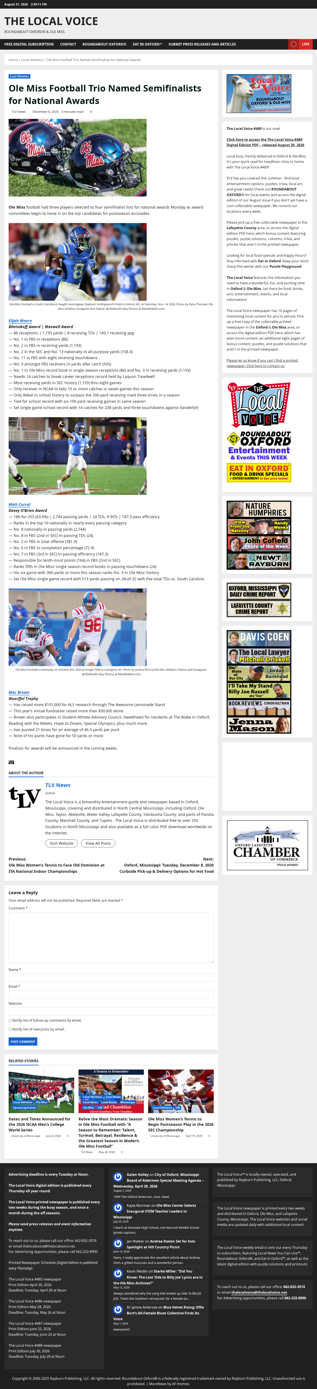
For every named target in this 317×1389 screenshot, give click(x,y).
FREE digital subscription (29, 44)
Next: (166, 865)
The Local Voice (51, 21)
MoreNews (157, 1383)
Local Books (113, 1097)
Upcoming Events (24, 1107)
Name (15, 969)
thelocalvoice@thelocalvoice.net (259, 1292)
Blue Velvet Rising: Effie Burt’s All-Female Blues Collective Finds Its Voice (158, 1313)
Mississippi (127, 1102)
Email (14, 986)
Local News (90, 1102)
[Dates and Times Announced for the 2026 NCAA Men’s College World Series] (41, 1091)
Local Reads (109, 1102)
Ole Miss (41, 1102)
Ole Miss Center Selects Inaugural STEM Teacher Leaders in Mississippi (154, 1211)
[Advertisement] (267, 777)
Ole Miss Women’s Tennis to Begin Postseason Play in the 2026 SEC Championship (180, 1124)
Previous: (57, 865)
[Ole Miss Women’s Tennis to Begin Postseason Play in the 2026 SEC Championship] (181, 1091)
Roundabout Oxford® (104, 44)
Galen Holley (138, 1174)
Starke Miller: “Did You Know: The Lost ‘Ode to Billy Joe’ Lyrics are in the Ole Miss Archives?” (158, 1277)
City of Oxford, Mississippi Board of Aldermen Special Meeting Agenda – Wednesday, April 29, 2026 (158, 1180)
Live (305, 44)
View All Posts (98, 843)
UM (100, 1107)
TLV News (19, 112)
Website (15, 1003)
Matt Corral (19, 504)
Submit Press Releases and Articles (202, 44)
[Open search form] (283, 44)
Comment (18, 908)
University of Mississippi (25, 1136)
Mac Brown (19, 692)
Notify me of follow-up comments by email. (47, 1020)
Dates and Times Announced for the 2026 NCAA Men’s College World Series (40, 1124)
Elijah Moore (20, 320)
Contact (68, 44)
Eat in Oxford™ (147, 44)
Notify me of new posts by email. (38, 1029)
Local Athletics (19, 76)
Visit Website (61, 843)
